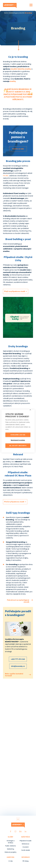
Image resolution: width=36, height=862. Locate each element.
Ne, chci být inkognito (17, 445)
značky (13, 81)
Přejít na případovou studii (14, 291)
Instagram (15, 831)
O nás (10, 861)
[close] (30, 409)
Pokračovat (18, 45)
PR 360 (5, 176)
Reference (25, 844)
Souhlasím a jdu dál (17, 435)
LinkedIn (25, 831)
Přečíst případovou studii (14, 502)
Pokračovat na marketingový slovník (18, 600)
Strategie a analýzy (10, 842)
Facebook (11, 831)
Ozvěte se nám (18, 149)
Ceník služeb (25, 850)
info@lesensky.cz (18, 666)
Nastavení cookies (18, 440)
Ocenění (25, 847)
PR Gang (25, 861)
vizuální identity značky (20, 69)
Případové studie (25, 841)
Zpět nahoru (18, 819)
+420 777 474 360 (18, 659)
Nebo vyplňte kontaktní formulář (14, 675)
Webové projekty (10, 852)
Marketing (10, 849)
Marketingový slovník (16, 13)
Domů (6, 13)
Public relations (10, 846)
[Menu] (31, 5)
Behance (20, 831)
